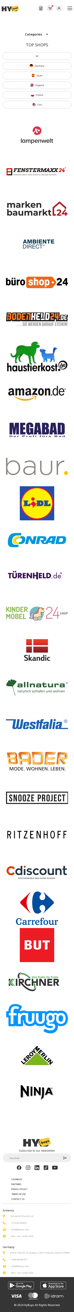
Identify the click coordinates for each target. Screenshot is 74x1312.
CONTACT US (18, 1199)
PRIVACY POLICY (19, 1189)
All (37, 56)
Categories (33, 34)
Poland (39, 94)
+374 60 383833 (19, 1223)
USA (40, 104)
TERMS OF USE (18, 1194)
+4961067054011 (19, 1259)
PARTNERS (16, 1184)
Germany (39, 65)
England (39, 85)
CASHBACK (16, 1179)
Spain (40, 75)
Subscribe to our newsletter (37, 1150)
